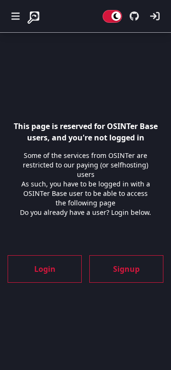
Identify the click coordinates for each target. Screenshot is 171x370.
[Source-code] (134, 16)
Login (45, 269)
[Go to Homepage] (34, 16)
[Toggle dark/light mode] (112, 16)
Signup (126, 269)
